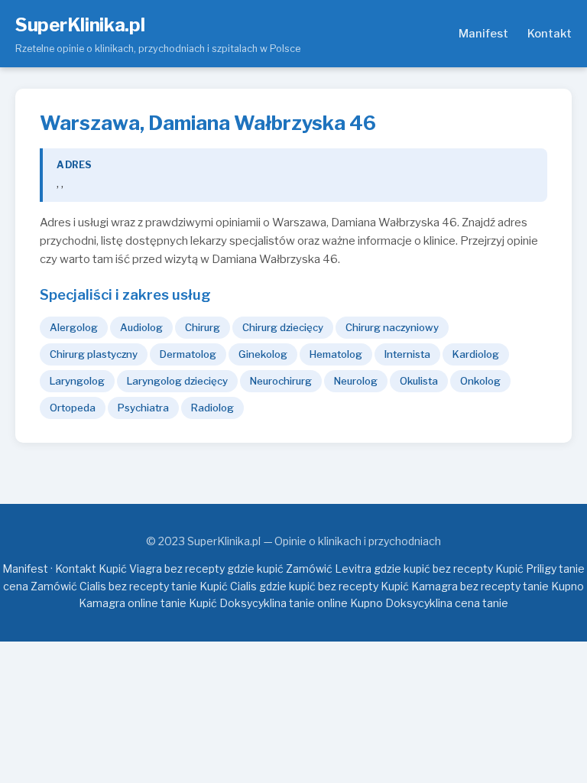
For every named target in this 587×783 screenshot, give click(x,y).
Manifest (483, 34)
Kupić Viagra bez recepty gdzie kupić (191, 568)
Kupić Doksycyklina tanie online (268, 602)
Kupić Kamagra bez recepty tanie (465, 586)
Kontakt (549, 34)
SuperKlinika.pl (80, 25)
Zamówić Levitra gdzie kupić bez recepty (389, 568)
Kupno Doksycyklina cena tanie (429, 602)
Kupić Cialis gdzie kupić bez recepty (288, 586)
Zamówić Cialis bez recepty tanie (114, 586)
